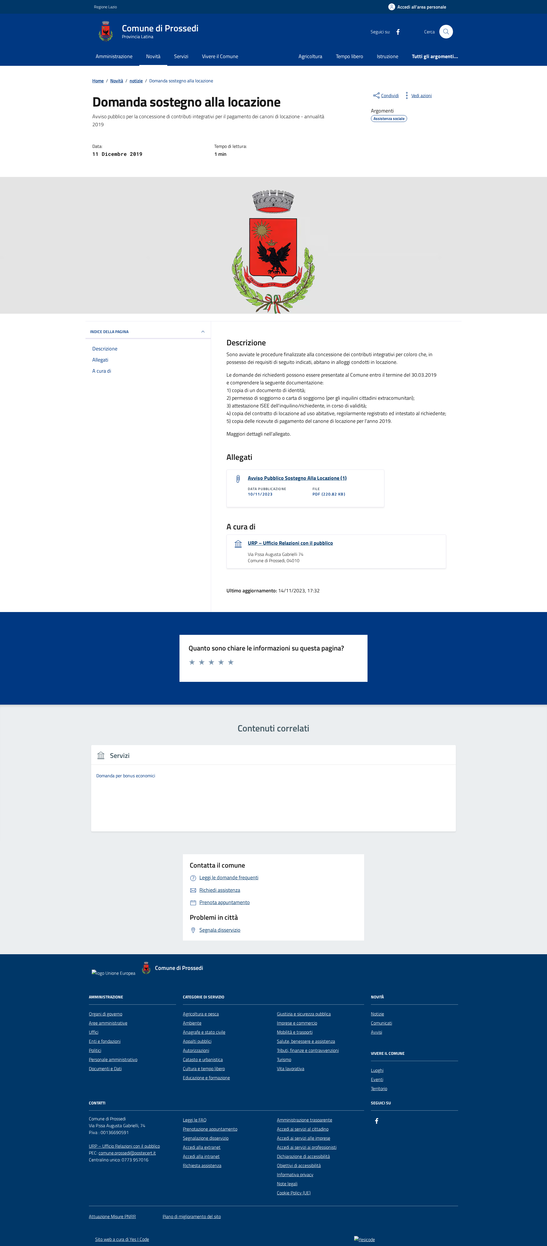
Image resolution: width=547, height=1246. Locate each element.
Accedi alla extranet (202, 1147)
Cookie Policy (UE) (294, 1192)
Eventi (377, 1079)
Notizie (377, 1013)
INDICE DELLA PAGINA (109, 332)
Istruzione (387, 56)
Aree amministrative (108, 1022)
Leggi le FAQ (195, 1119)
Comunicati (381, 1022)
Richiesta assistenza (202, 1165)
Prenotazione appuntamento (210, 1128)
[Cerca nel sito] (446, 31)
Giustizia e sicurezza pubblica (304, 1013)
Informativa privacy (295, 1174)
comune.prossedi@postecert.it (127, 1152)
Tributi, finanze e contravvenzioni (308, 1050)
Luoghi (377, 1070)
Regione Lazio (105, 7)
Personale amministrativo (113, 1059)
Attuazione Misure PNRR (112, 1216)
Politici (95, 1050)
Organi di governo (105, 1013)
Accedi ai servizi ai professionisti (306, 1147)
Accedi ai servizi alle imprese (303, 1138)
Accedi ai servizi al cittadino (302, 1128)
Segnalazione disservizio (205, 1138)
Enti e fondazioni (105, 1041)
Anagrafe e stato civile (204, 1032)
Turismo (284, 1059)
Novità (153, 56)
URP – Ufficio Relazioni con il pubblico (290, 543)
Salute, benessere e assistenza (306, 1041)
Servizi (181, 56)
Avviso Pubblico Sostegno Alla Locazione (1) (297, 478)
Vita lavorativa (290, 1068)
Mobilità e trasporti (295, 1032)
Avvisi (376, 1032)
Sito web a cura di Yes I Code (122, 1239)
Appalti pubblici (197, 1041)
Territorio (379, 1088)
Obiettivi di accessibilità (299, 1165)
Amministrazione (114, 56)
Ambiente (192, 1022)
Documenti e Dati (105, 1068)
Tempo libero (349, 56)
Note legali (287, 1183)
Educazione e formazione (206, 1077)
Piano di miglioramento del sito (192, 1216)
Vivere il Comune (220, 56)
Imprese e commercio (297, 1022)
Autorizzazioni (196, 1050)
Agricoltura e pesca (201, 1013)
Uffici (93, 1032)
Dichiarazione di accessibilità (303, 1156)
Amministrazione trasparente (304, 1119)
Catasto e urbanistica (203, 1059)
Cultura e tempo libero (204, 1068)
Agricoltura (310, 56)
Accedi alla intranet (201, 1156)
